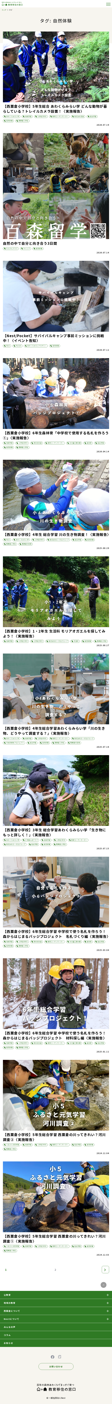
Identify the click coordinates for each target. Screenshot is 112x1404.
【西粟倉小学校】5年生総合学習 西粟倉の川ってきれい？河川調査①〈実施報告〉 (54, 1239)
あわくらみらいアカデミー (37, 346)
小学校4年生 (39, 540)
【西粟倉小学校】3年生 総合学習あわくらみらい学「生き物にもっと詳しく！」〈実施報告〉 (54, 832)
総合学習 (93, 116)
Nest (8, 346)
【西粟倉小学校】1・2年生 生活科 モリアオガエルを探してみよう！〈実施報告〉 (54, 633)
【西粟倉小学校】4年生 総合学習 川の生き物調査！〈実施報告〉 (57, 534)
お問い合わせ (56, 1366)
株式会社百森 (79, 116)
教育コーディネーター (60, 116)
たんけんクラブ (12, 248)
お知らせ (8, 1343)
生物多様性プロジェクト (15, 743)
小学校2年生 (38, 641)
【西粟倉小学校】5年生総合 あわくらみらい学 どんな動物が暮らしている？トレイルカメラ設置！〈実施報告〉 (55, 109)
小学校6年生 (23, 443)
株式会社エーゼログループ (59, 540)
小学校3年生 (60, 840)
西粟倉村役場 (27, 544)
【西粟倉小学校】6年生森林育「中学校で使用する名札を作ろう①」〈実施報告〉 (56, 435)
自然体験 (9, 121)
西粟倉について (12, 1310)
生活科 (76, 641)
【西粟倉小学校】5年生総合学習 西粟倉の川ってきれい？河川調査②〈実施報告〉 (54, 1137)
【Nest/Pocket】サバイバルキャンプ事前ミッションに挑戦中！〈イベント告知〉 (53, 338)
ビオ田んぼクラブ (31, 840)
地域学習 (28, 116)
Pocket (18, 346)
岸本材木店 (38, 443)
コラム (7, 1335)
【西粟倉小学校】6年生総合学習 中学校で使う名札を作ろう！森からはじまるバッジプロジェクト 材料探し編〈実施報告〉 (55, 1035)
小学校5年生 (42, 116)
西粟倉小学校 (23, 121)
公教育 (7, 1294)
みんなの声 (9, 1326)
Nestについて (11, 1318)
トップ (4, 10)
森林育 (89, 443)
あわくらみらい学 (12, 116)
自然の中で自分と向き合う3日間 (30, 243)
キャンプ (26, 248)
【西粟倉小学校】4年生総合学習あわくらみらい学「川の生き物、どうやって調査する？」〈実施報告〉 (54, 731)
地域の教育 (9, 1302)
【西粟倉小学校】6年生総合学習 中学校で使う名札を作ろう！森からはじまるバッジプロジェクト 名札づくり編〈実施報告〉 (56, 934)
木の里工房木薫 (75, 443)
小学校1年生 (23, 641)
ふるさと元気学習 (12, 1144)
